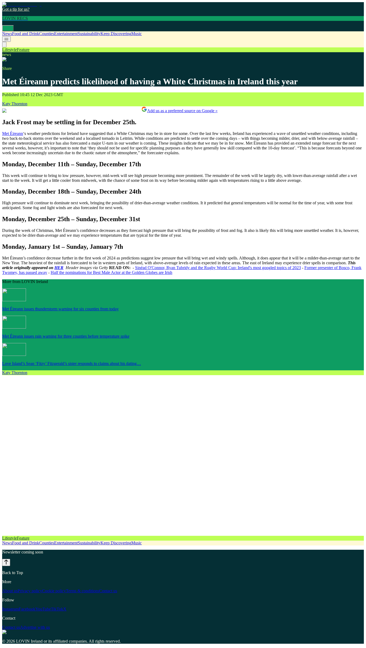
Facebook (27, 609)
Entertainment (66, 33)
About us (10, 591)
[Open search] (4, 44)
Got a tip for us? (15, 9)
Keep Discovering (115, 33)
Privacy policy (30, 591)
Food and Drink (25, 33)
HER (59, 267)
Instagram (10, 609)
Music (136, 33)
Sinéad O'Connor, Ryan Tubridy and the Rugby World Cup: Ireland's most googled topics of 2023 (218, 267)
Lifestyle (9, 49)
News (7, 33)
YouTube (43, 609)
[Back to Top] (6, 562)
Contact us (108, 591)
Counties (46, 33)
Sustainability (89, 33)
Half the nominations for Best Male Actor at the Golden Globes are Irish (111, 272)
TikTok (57, 609)
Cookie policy (54, 591)
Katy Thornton (14, 103)
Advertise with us (35, 627)
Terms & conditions (82, 591)
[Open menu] (8, 28)
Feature (23, 49)
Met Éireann (12, 133)
